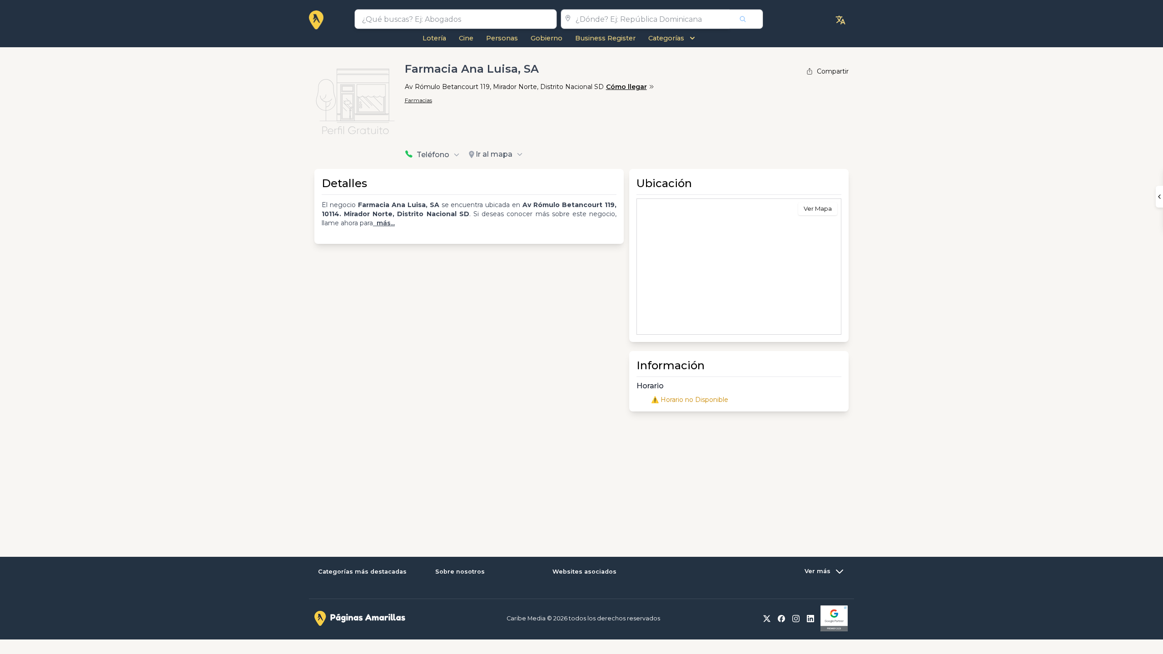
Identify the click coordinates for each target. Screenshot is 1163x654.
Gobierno (546, 38)
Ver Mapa (818, 208)
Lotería (434, 38)
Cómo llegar (626, 87)
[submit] (746, 19)
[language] (840, 20)
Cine (466, 38)
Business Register (605, 38)
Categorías (666, 38)
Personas (502, 38)
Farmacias (418, 100)
